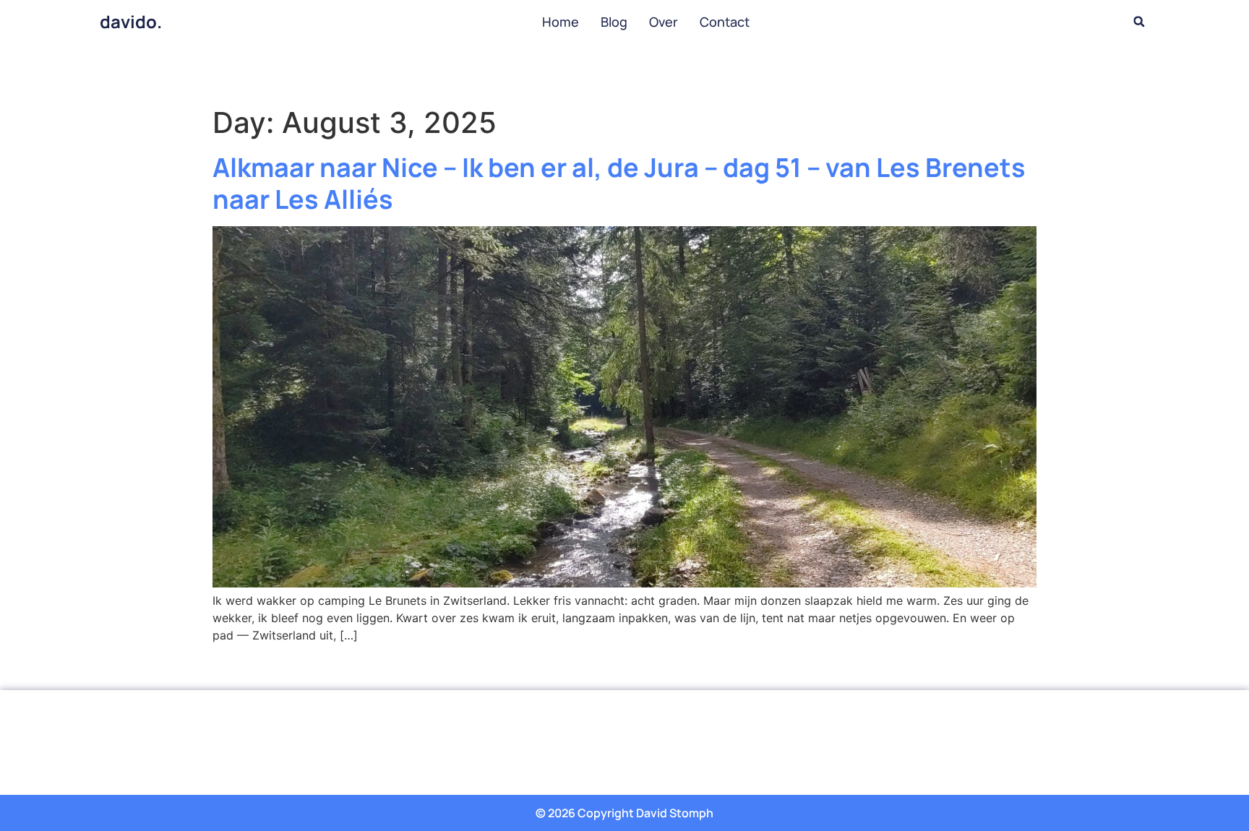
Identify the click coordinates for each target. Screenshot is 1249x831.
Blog (614, 21)
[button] (1139, 22)
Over (663, 21)
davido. (131, 21)
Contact (725, 21)
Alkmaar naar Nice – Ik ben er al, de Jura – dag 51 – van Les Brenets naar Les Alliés (619, 183)
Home (560, 21)
